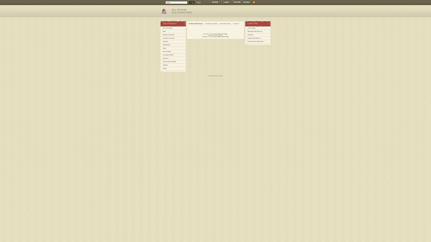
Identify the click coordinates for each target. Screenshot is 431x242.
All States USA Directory (196, 23)
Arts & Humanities (168, 28)
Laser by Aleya (251, 28)
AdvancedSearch (198, 2)
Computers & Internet (168, 38)
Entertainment (166, 44)
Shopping (165, 65)
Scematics (250, 34)
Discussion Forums (225, 23)
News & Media (167, 51)
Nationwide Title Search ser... (255, 31)
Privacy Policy (219, 76)
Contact (246, 2)
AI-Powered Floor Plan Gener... (255, 41)
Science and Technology (169, 61)
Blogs (164, 31)
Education (165, 41)
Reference (165, 58)
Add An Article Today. (223, 36)
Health (164, 48)
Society (165, 68)
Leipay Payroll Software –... (254, 38)
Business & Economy (168, 34)
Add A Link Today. (223, 34)
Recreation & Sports (168, 55)
